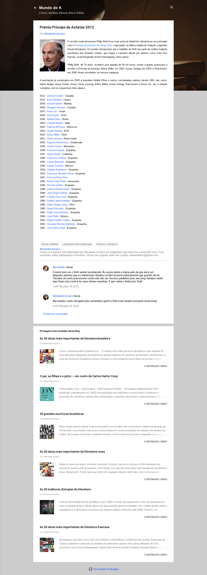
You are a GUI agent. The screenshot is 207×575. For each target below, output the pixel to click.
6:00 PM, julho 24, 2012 (66, 306)
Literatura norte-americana (77, 244)
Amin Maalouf (54, 99)
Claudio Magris (55, 123)
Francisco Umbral (56, 158)
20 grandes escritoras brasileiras (62, 414)
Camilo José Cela (56, 196)
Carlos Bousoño (55, 161)
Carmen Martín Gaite (58, 189)
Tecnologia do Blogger (106, 569)
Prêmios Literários (106, 244)
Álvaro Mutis (53, 154)
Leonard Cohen (55, 95)
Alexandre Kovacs (63, 296)
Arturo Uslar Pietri (56, 181)
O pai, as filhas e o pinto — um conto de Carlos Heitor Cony (79, 376)
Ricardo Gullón (55, 185)
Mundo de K (50, 8)
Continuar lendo (155, 366)
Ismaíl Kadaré (54, 103)
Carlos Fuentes (55, 165)
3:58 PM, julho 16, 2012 (66, 286)
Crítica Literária (49, 244)
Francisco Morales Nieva (60, 173)
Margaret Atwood (56, 107)
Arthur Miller (53, 134)
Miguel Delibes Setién (58, 220)
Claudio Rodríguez (57, 169)
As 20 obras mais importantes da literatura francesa (74, 527)
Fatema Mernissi (56, 126)
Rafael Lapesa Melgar (58, 200)
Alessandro (59, 267)
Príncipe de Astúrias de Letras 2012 (93, 45)
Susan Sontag (54, 130)
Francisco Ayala (55, 150)
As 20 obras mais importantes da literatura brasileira (75, 338)
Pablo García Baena (57, 212)
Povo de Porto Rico (57, 177)
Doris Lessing (54, 138)
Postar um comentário (55, 314)
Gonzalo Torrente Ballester (61, 224)
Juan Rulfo (52, 216)
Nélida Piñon (53, 119)
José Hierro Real (56, 227)
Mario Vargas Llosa (57, 204)
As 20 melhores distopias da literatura (65, 489)
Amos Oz (52, 111)
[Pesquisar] (172, 7)
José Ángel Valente (57, 193)
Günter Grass (54, 146)
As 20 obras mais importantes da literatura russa (72, 451)
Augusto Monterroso (57, 142)
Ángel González (55, 208)
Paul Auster (53, 115)
